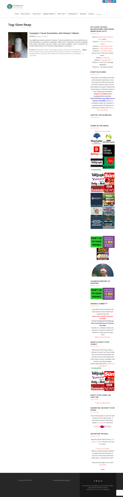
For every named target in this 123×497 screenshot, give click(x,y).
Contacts (91, 14)
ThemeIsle (106, 489)
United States (77, 53)
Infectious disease (58, 51)
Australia (36, 51)
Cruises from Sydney (102, 448)
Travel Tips (36, 14)
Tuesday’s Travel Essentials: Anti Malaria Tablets (54, 33)
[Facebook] (103, 1)
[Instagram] (109, 1)
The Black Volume (106, 51)
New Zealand (51, 53)
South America (67, 53)
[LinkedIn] (112, 1)
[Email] (115, 1)
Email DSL (100, 422)
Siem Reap (59, 53)
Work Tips (61, 14)
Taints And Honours (106, 48)
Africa (31, 51)
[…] (72, 46)
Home (17, 14)
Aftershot (106, 58)
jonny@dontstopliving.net (61, 480)
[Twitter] (106, 1)
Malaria (37, 53)
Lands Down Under (106, 46)
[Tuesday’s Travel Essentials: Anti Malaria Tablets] (17, 45)
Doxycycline (44, 51)
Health (50, 51)
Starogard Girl (106, 60)
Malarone (44, 53)
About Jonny (25, 14)
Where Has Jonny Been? (103, 131)
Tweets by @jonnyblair (102, 403)
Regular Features (48, 14)
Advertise (83, 14)
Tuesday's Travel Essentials (72, 50)
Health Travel (48, 50)
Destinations (72, 14)
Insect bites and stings (70, 51)
